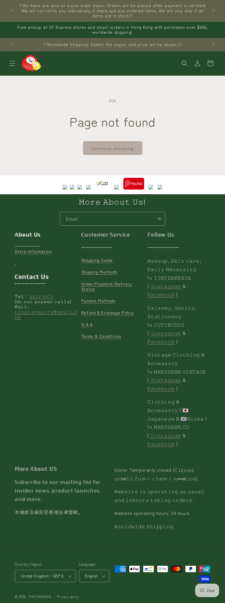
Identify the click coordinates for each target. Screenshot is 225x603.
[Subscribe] (158, 219)
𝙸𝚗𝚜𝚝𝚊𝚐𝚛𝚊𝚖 (166, 285)
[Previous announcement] (11, 10)
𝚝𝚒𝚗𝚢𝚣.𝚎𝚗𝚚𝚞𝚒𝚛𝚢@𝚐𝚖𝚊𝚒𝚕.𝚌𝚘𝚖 (46, 314)
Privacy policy (68, 596)
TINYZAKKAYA (39, 596)
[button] (12, 63)
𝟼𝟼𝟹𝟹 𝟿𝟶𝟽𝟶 (42, 296)
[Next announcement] (213, 10)
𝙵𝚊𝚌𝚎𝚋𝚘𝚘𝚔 (161, 294)
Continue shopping (113, 148)
